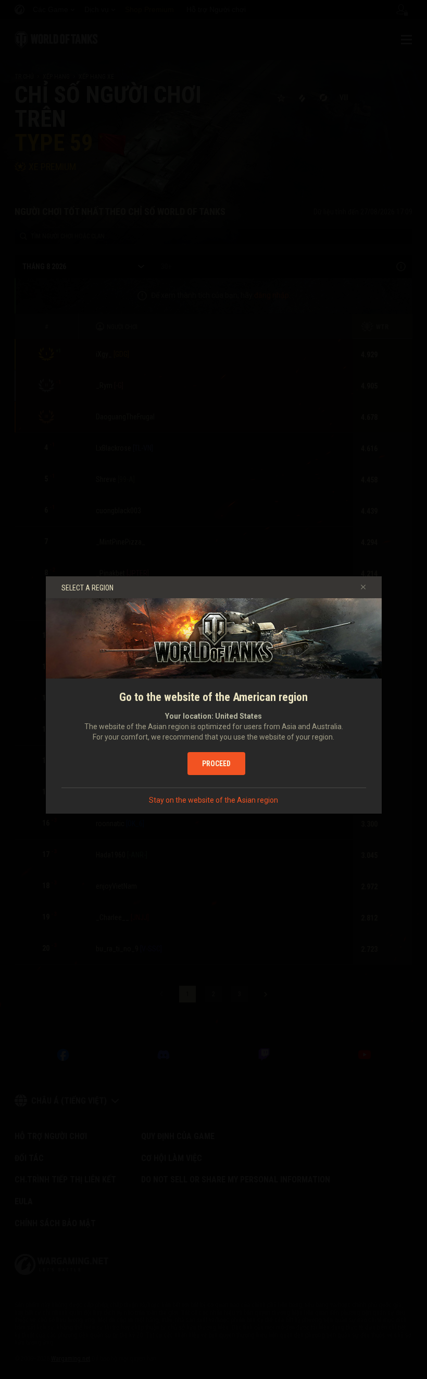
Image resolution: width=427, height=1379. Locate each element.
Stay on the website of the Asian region (213, 800)
